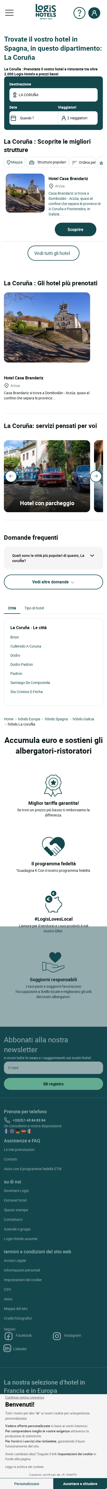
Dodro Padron (21, 664)
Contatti (10, 1159)
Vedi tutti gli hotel (52, 253)
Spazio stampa (16, 1209)
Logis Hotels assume (20, 1238)
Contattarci (13, 1219)
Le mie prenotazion (19, 1149)
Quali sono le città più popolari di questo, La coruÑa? (48, 558)
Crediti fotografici (18, 1318)
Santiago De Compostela (30, 682)
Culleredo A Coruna (25, 646)
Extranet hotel (15, 1200)
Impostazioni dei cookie (23, 1279)
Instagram (72, 1335)
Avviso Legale (15, 1260)
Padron (16, 673)
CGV (7, 1289)
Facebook (24, 1335)
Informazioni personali (22, 1270)
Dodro (15, 655)
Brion (14, 637)
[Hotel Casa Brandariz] (25, 193)
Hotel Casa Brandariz (69, 178)
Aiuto (8, 1298)
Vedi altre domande (51, 582)
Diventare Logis (16, 1190)
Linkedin (20, 1348)
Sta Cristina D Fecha (26, 691)
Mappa (17, 162)
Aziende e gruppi (17, 1229)
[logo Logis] (46, 11)
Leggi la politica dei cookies (24, 1467)
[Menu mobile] (9, 13)
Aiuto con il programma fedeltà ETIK (33, 1168)
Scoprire (75, 229)
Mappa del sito (16, 1308)
